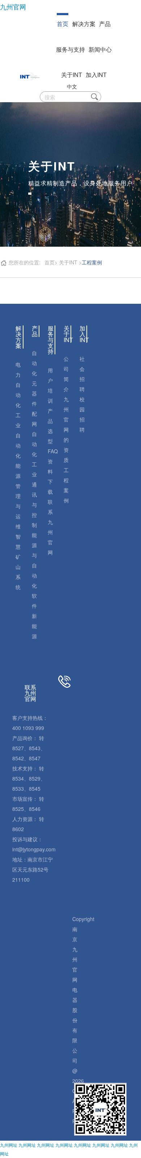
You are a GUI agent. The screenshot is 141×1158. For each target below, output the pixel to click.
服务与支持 (70, 49)
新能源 (34, 626)
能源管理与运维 (18, 496)
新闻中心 (100, 49)
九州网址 (8, 1145)
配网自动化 (34, 434)
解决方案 (83, 24)
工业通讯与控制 (34, 494)
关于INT (71, 74)
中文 (72, 86)
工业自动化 (18, 435)
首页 (62, 24)
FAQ (53, 451)
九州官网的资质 (66, 429)
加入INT (96, 74)
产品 (105, 24)
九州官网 (13, 6)
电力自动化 (18, 385)
